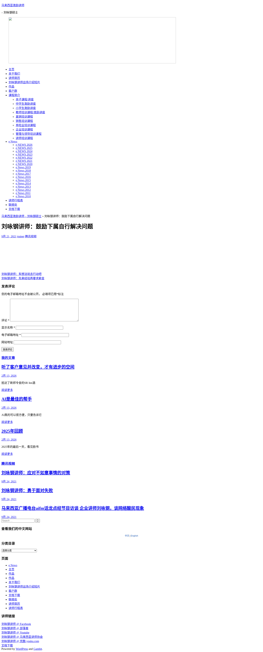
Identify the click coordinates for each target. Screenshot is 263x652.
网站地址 (7, 342)
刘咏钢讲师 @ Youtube (15, 632)
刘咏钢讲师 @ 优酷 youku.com (20, 641)
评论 (5, 320)
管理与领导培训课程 (29, 133)
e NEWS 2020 (24, 164)
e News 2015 (23, 180)
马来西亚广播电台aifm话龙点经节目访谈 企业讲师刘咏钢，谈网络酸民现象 (72, 508)
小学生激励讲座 (26, 108)
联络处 (13, 204)
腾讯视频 (30, 236)
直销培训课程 (24, 116)
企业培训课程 (24, 129)
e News (13, 141)
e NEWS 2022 (24, 157)
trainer (20, 236)
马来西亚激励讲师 (12, 5)
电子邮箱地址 (11, 334)
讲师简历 (14, 77)
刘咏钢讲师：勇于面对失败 (27, 490)
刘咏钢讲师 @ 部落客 (14, 628)
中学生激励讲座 (26, 103)
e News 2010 (23, 196)
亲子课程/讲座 (25, 99)
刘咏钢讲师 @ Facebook (16, 624)
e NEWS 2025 (24, 147)
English (134, 536)
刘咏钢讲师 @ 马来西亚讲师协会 (22, 636)
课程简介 (14, 95)
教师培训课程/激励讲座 (30, 112)
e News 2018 (23, 170)
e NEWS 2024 (24, 151)
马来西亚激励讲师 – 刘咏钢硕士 (21, 216)
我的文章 (8, 358)
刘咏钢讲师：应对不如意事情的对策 (35, 472)
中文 (127, 536)
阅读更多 (7, 390)
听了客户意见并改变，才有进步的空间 (37, 367)
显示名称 (8, 327)
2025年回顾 (12, 431)
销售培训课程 (24, 120)
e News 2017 (23, 173)
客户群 (13, 90)
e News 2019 (23, 167)
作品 (11, 86)
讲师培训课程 (24, 138)
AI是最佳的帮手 (16, 399)
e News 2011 (23, 193)
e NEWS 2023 (24, 154)
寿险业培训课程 (26, 125)
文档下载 (14, 209)
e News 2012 (23, 189)
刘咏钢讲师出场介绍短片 (24, 82)
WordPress (22, 648)
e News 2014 (23, 183)
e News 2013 (23, 186)
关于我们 (14, 73)
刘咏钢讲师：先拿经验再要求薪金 (22, 278)
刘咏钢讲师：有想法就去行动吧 (21, 274)
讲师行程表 (16, 200)
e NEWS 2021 (24, 160)
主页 (11, 69)
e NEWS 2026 (24, 144)
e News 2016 (23, 176)
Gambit (37, 648)
